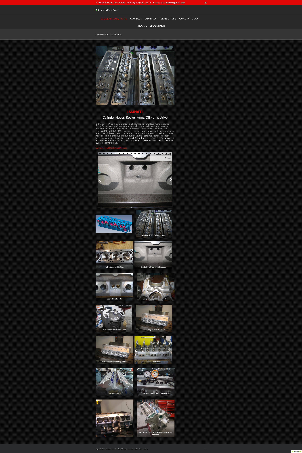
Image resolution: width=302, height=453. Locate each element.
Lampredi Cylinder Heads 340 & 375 (143, 138)
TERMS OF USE (167, 18)
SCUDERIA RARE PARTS (114, 18)
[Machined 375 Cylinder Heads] (135, 75)
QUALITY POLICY (188, 18)
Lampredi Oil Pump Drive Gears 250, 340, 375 (134, 141)
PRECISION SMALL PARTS (151, 25)
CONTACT (136, 18)
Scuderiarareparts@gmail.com (169, 2)
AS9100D (150, 18)
